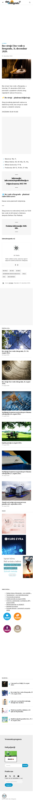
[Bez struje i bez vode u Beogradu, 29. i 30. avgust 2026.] (16, 339)
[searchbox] (13, 765)
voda (4, 276)
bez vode (12, 270)
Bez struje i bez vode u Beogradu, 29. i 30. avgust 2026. (22, 693)
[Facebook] (15, 265)
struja (24, 273)
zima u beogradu (11, 276)
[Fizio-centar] (17, 567)
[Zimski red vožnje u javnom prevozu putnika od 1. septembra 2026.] (16, 490)
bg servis (18, 270)
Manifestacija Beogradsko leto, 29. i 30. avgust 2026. (21, 719)
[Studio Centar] (11, 753)
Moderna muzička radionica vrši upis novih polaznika (20, 711)
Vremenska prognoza (13, 597)
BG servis (4, 43)
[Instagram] (17, 265)
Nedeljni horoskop (12, 606)
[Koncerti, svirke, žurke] (7, 629)
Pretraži (25, 765)
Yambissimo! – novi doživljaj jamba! (17, 595)
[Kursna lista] (14, 523)
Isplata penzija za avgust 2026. (16, 599)
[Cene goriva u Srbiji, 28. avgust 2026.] (5, 684)
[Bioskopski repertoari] (7, 616)
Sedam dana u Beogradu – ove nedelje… (19, 593)
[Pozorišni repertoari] (17, 616)
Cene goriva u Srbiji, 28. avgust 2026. (20, 684)
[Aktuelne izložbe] (17, 629)
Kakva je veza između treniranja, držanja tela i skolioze (21, 702)
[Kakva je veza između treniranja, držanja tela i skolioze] (5, 702)
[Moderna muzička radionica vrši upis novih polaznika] (5, 711)
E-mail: (21, 778)
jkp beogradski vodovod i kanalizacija (11, 273)
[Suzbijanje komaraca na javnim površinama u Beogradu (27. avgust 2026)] (16, 460)
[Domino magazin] (11, 759)
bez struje (5, 270)
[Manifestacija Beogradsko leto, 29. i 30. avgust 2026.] (5, 720)
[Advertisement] (16, 22)
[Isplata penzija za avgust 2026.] (16, 431)
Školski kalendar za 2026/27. (15, 604)
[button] (3, 2)
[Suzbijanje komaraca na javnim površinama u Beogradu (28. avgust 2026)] (16, 401)
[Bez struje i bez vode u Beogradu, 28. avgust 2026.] (16, 370)
